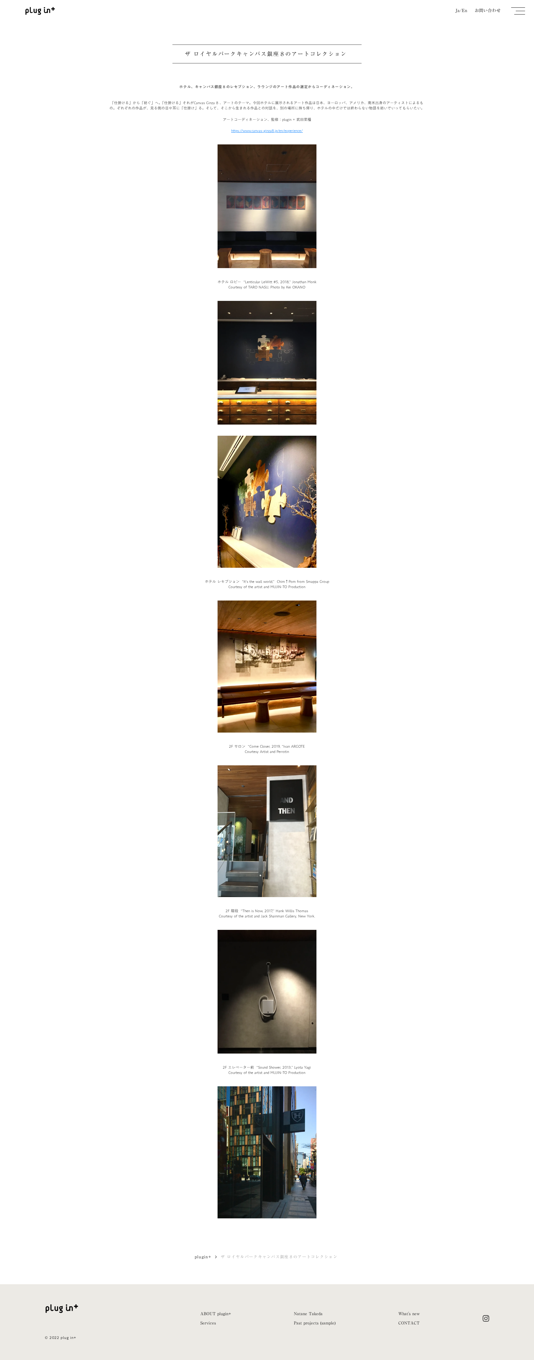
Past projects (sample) (315, 1323)
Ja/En (461, 11)
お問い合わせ (488, 11)
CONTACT (409, 1323)
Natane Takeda (308, 1314)
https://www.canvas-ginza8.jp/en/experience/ (267, 130)
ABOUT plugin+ (215, 1314)
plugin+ (203, 1256)
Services (208, 1323)
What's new (409, 1314)
